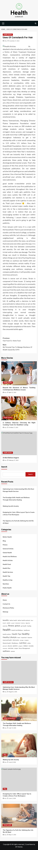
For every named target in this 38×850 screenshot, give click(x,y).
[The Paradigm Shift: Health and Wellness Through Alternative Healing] (19, 709)
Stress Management (24, 648)
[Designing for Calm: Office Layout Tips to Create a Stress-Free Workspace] (19, 779)
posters (15, 646)
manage (22, 640)
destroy (23, 623)
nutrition (23, 643)
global (17, 626)
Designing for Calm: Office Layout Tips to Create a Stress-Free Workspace (18, 513)
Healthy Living (7, 580)
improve (29, 637)
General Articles (8, 549)
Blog (4, 541)
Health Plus (6, 568)
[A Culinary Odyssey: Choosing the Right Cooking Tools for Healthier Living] (19, 408)
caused (12, 623)
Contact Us (6, 604)
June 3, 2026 (12, 798)
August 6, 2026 (13, 691)
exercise (5, 626)
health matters (7, 634)
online (29, 643)
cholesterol (17, 623)
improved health (7, 640)
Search (4, 466)
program (21, 646)
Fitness (5, 545)
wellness (6, 651)
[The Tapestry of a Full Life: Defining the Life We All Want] (19, 816)
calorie (8, 623)
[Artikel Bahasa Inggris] (19, 443)
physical (10, 646)
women (13, 651)
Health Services (8, 572)
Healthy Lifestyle (10, 637)
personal (5, 646)
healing (29, 626)
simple (16, 648)
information (16, 640)
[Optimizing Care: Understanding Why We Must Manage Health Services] (19, 673)
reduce (25, 646)
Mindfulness (15, 643)
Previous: (12, 339)
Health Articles (8, 34)
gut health (23, 626)
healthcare (27, 630)
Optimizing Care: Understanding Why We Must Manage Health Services (18, 490)
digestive (28, 623)
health (7, 629)
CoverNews (29, 844)
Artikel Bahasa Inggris (11, 458)
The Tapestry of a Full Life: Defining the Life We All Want (18, 522)
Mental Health (7, 643)
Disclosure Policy (8, 608)
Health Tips (6, 576)
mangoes (26, 640)
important (24, 637)
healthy (25, 633)
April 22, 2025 (12, 392)
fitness (11, 625)
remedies (31, 646)
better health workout (24, 620)
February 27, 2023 (13, 460)
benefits (6, 620)
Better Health (7, 537)
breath (4, 623)
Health (19, 12)
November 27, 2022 (14, 41)
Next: (17, 347)
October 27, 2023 (13, 427)
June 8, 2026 (12, 762)
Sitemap (5, 612)
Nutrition (6, 584)
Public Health (7, 588)
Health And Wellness (10, 556)
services (10, 648)
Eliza (5, 41)
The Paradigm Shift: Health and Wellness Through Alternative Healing (16, 499)
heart (18, 637)
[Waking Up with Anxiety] (19, 745)
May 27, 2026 (12, 834)
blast (32, 620)
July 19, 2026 (12, 728)
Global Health (7, 552)
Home (5, 600)
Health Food (7, 564)
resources (5, 648)
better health (13, 620)
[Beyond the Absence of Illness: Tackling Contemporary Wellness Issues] (19, 373)
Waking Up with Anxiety (11, 506)
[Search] (35, 23)
